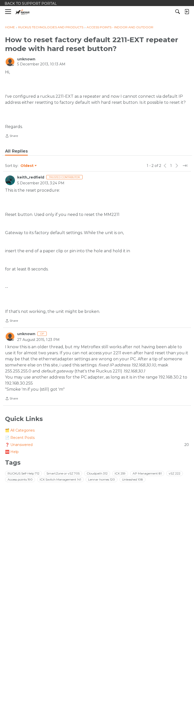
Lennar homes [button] (101, 479)
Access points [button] (20, 479)
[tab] (16, 151)
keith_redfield (30, 177)
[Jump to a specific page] (185, 166)
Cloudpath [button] (97, 473)
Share (11, 136)
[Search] (177, 11)
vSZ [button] (174, 473)
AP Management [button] (147, 473)
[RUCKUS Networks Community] (22, 12)
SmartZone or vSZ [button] (63, 473)
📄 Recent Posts (20, 437)
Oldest (27, 165)
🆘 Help (12, 451)
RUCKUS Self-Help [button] (23, 473)
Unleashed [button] (132, 479)
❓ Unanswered (97, 444)
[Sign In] (186, 11)
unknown (26, 59)
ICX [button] (120, 473)
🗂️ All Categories (20, 430)
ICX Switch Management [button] (60, 479)
